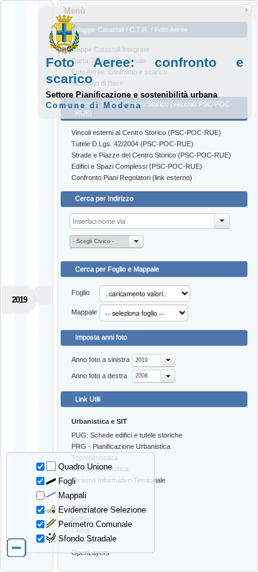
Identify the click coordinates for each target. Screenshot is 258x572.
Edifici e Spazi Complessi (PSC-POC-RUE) (136, 166)
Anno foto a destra (99, 375)
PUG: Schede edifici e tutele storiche (126, 435)
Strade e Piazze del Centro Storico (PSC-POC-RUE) (151, 155)
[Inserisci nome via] (222, 221)
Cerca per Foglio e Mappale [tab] (117, 269)
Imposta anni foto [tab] (101, 337)
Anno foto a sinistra (100, 359)
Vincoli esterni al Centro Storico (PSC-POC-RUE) (146, 132)
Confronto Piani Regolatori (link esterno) (131, 177)
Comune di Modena (94, 105)
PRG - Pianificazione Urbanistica (120, 446)
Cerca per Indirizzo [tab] (104, 198)
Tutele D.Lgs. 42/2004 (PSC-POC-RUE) (132, 144)
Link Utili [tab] (87, 399)
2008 (141, 376)
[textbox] (150, 221)
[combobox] (153, 360)
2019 (141, 360)
